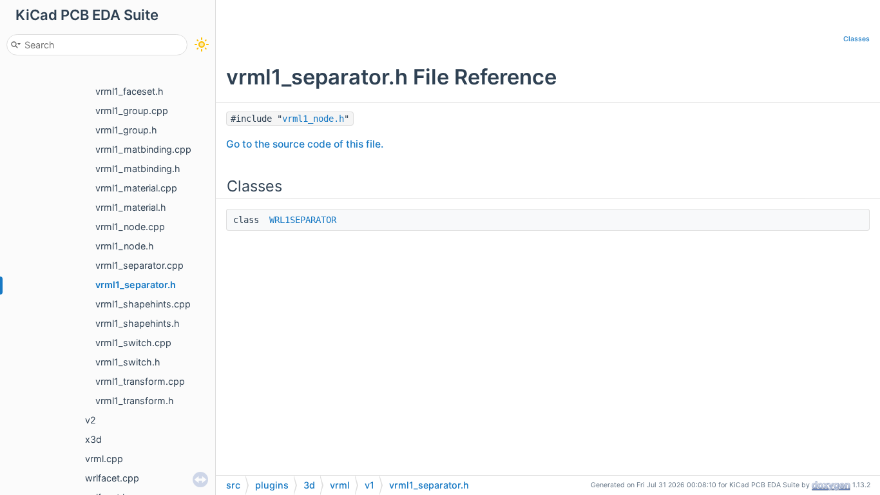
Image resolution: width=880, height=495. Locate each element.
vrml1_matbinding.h (137, 168)
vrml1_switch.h (127, 361)
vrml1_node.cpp (130, 226)
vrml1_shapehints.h (137, 323)
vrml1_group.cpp (131, 110)
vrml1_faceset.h (129, 91)
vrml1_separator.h (135, 284)
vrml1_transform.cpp (140, 381)
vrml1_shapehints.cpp (143, 303)
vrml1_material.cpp (136, 187)
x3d (93, 439)
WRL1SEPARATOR (302, 220)
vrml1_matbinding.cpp (143, 149)
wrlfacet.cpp (112, 477)
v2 (90, 419)
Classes (856, 39)
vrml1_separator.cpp (139, 265)
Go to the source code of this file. (304, 144)
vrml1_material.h (130, 207)
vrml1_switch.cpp (133, 342)
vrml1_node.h (124, 245)
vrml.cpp (104, 458)
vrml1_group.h (126, 129)
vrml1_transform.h (134, 400)
